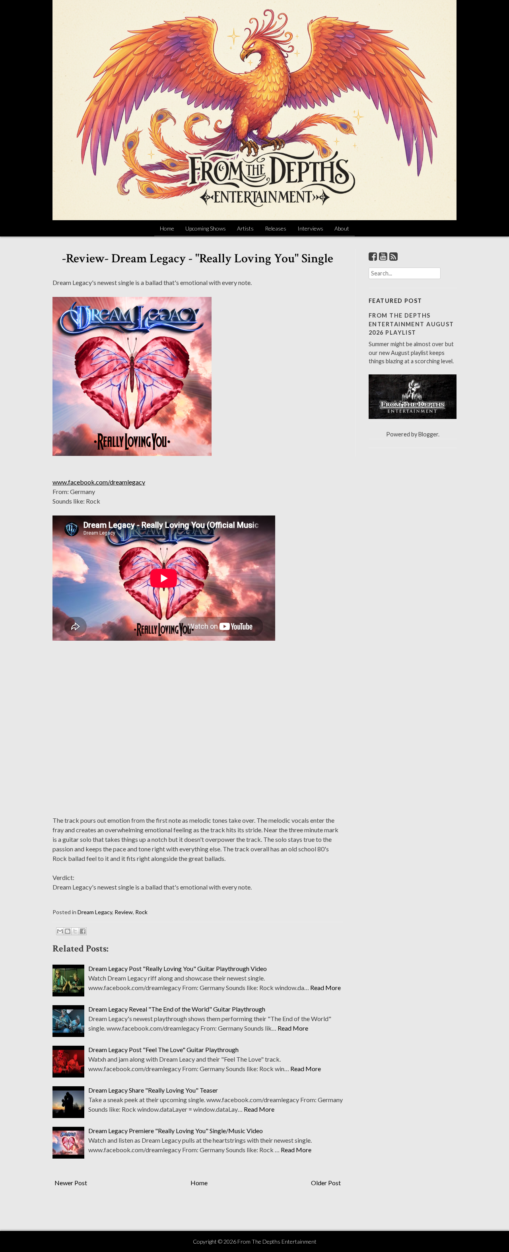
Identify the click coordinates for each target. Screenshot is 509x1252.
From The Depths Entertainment (277, 1241)
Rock (141, 912)
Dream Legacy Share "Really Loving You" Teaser (153, 1090)
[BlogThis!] (68, 931)
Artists (245, 228)
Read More (325, 987)
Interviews (310, 228)
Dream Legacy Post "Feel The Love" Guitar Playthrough (163, 1049)
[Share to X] (75, 931)
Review (124, 912)
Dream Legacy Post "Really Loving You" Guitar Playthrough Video (177, 968)
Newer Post (70, 1182)
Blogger (428, 434)
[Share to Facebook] (83, 931)
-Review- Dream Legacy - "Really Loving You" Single (197, 258)
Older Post (326, 1182)
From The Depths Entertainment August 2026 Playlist (411, 324)
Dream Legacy (95, 912)
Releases (275, 228)
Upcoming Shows (205, 228)
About (341, 228)
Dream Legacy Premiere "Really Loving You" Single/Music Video (175, 1130)
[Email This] (60, 931)
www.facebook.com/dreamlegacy (98, 482)
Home (167, 228)
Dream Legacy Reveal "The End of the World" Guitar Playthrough (176, 1009)
